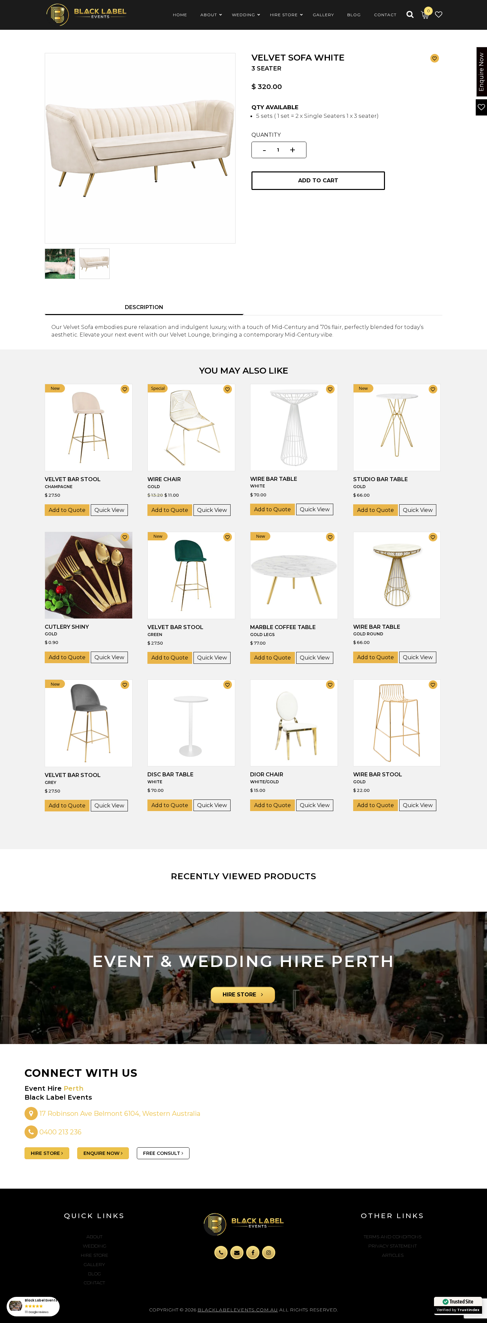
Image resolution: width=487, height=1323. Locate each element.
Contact (94, 1283)
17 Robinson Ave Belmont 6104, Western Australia (119, 1114)
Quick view (109, 510)
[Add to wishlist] (434, 58)
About (94, 1237)
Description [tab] (144, 307)
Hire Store (94, 1255)
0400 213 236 (60, 1132)
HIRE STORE (240, 994)
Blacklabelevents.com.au (237, 1310)
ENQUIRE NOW (102, 1153)
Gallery (94, 1264)
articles (393, 1255)
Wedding (94, 1246)
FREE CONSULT (162, 1153)
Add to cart (318, 180)
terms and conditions (392, 1237)
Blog (94, 1274)
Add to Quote (67, 510)
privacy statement (392, 1246)
